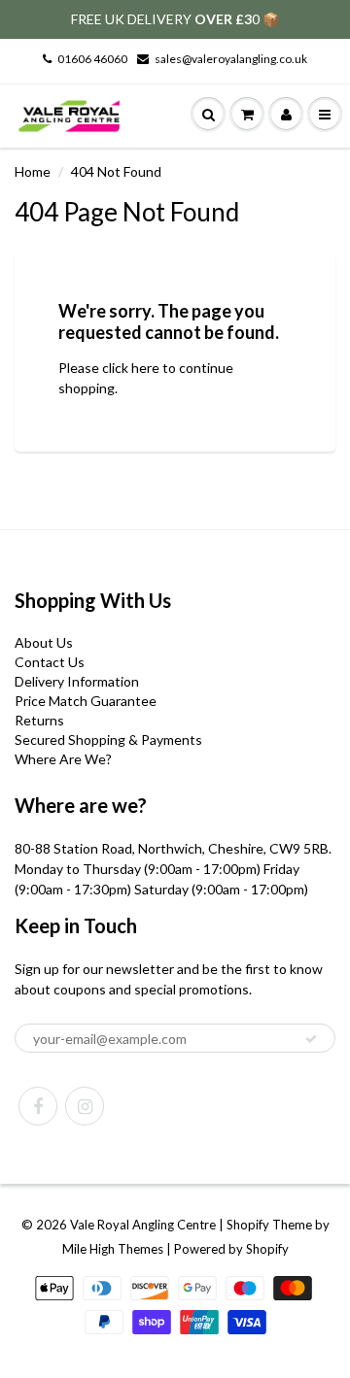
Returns (39, 720)
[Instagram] (84, 1106)
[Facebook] (37, 1106)
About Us (44, 642)
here (145, 367)
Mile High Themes (112, 1249)
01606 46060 (92, 58)
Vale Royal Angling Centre (143, 1224)
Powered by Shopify (231, 1249)
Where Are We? (63, 759)
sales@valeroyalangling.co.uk (231, 58)
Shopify (248, 1224)
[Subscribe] (311, 1039)
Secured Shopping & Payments (108, 739)
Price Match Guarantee (86, 700)
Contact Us (50, 662)
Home (33, 171)
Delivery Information (77, 681)
